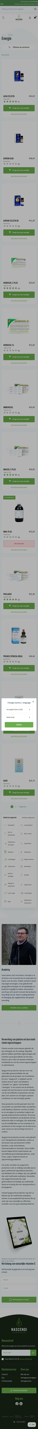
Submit (19, 724)
